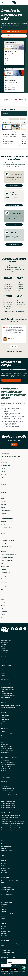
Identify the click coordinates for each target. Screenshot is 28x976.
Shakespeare (4, 617)
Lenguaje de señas (6, 510)
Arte (2, 590)
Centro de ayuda (5, 719)
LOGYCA (3, 691)
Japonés (3, 504)
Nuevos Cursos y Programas (8, 707)
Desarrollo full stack (6, 475)
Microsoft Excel (5, 642)
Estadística (4, 582)
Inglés (2, 498)
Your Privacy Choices (7, 894)
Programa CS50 (5, 760)
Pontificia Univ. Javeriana (7, 689)
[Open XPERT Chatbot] (23, 967)
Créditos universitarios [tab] (14, 118)
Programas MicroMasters (7, 762)
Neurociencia (4, 650)
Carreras (3, 853)
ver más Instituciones (6, 697)
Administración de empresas (8, 554)
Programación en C (6, 465)
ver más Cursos (5, 661)
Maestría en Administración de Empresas (11, 795)
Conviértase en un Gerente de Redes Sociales (12, 821)
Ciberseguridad (4, 659)
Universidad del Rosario (7, 687)
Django (3, 471)
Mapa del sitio (5, 891)
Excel (2, 742)
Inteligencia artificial (6, 521)
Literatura (3, 608)
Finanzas (3, 569)
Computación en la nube (7, 527)
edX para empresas (6, 907)
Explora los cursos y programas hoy (14, 311)
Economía (3, 563)
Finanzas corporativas (7, 560)
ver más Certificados (6, 777)
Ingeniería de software (6, 746)
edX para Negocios (6, 846)
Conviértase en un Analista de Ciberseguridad (12, 823)
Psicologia (3, 644)
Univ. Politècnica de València (8, 695)
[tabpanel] (14, 132)
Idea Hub (3, 863)
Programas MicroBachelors (8, 764)
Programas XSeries (6, 766)
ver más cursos (5, 752)
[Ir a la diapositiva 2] (15, 346)
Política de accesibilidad (7, 889)
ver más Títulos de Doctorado (8, 807)
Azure (2, 459)
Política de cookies (6, 887)
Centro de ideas (5, 715)
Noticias (3, 855)
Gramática (4, 501)
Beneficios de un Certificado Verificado (10, 705)
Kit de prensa (4, 872)
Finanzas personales (6, 572)
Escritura (3, 513)
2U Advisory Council (6, 850)
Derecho (3, 648)
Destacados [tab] (5, 118)
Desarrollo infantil (5, 593)
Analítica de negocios (7, 557)
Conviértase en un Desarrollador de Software (12, 827)
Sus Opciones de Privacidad (8, 957)
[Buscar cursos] (25, 2)
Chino (2, 495)
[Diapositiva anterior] (11, 346)
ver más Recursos (5, 832)
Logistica (3, 654)
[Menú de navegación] (2, 2)
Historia (3, 602)
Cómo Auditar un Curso (7, 819)
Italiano (3, 673)
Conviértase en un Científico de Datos (10, 825)
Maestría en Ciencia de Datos (8, 801)
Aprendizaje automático (7, 540)
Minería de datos (5, 537)
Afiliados (3, 848)
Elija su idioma (5, 962)
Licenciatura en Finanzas (7, 790)
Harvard (3, 685)
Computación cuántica (7, 546)
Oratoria (3, 614)
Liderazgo (4, 576)
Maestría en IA (4, 799)
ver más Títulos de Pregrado (8, 803)
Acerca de (4, 844)
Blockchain (4, 462)
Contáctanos (4, 865)
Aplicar (15, 965)
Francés (3, 675)
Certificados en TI (5, 775)
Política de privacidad (7, 885)
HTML (3, 478)
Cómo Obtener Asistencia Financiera (10, 817)
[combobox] (14, 113)
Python (3, 487)
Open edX (4, 911)
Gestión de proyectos (7, 579)
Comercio (3, 735)
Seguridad (3, 721)
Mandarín (3, 507)
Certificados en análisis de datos (9, 773)
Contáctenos (4, 717)
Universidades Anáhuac (7, 693)
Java (2, 481)
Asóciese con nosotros (7, 902)
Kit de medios (4, 723)
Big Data (3, 524)
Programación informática (8, 530)
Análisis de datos (5, 534)
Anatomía (3, 605)
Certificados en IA (5, 768)
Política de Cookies (6, 950)
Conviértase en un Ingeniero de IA (9, 830)
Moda (2, 599)
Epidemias (4, 596)
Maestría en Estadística (6, 797)
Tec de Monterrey (5, 683)
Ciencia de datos (5, 744)
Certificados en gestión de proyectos (10, 770)
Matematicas (4, 652)
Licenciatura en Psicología (7, 788)
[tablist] (14, 118)
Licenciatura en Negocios (7, 792)
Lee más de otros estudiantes (14, 351)
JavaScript (4, 484)
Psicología (4, 611)
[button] (12, 628)
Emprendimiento (5, 566)
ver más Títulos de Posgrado (8, 805)
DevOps (3, 468)
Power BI (3, 543)
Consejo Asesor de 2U (7, 913)
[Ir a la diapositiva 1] (12, 346)
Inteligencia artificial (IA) (7, 733)
